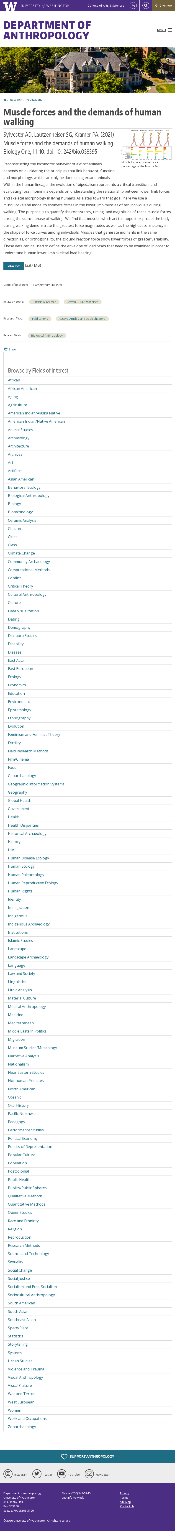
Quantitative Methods (26, 1204)
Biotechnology (20, 511)
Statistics (15, 1336)
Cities (12, 536)
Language (16, 965)
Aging (13, 396)
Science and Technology (28, 1253)
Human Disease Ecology (28, 858)
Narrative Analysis (23, 1055)
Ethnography (19, 718)
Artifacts (15, 470)
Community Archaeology (29, 561)
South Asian (18, 1311)
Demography (19, 627)
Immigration (18, 907)
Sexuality (15, 1261)
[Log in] (133, 5)
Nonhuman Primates (26, 1080)
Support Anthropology (91, 1456)
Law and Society (21, 973)
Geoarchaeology (22, 775)
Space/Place (18, 1327)
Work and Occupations (27, 1418)
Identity (14, 899)
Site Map (125, 1502)
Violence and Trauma (26, 1369)
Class (12, 544)
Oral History (18, 1105)
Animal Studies (20, 429)
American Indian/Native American (36, 421)
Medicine (15, 1014)
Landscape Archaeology (28, 957)
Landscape (17, 948)
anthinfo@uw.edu (73, 1498)
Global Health (19, 800)
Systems (15, 1352)
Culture (14, 602)
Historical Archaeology (27, 833)
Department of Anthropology (47, 30)
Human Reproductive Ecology (33, 882)
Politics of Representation (30, 1146)
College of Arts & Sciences (106, 6)
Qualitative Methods (25, 1196)
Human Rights (20, 891)
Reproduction (19, 1237)
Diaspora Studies (22, 635)
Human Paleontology (26, 874)
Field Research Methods (28, 751)
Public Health (19, 1179)
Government (18, 808)
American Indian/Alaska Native (34, 413)
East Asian (17, 660)
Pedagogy (16, 1121)
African (14, 380)
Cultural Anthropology (27, 594)
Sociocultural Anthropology (31, 1294)
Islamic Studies (20, 940)
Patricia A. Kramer (44, 302)
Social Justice (19, 1278)
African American (22, 388)
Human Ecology (21, 866)
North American (21, 1088)
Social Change (20, 1270)
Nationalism (18, 1064)
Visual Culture (20, 1385)
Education (16, 693)
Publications (34, 100)
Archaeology (18, 437)
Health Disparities (23, 825)
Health (13, 816)
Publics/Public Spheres (27, 1187)
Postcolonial (18, 1171)
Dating (14, 619)
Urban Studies (20, 1360)
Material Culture (22, 998)
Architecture (18, 446)
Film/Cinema (18, 759)
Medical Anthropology (27, 1006)
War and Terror (21, 1393)
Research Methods (24, 1245)
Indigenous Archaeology (29, 924)
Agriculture (17, 404)
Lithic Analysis (20, 989)
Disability (16, 643)
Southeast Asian (22, 1319)
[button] (146, 144)
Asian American (21, 479)
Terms (124, 1498)
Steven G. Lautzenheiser (82, 302)
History (14, 841)
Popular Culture (21, 1154)
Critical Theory (20, 586)
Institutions (18, 932)
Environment (19, 701)
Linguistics (17, 981)
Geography (17, 792)
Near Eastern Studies (26, 1072)
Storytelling (18, 1344)
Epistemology (19, 709)
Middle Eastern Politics (27, 1031)
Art (10, 462)
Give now (166, 6)
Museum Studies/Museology (32, 1047)
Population (17, 1163)
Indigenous (17, 915)
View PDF (14, 265)
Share (12, 349)
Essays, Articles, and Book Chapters (82, 319)
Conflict (14, 577)
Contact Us (127, 1506)
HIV (11, 849)
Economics (17, 685)
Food (12, 767)
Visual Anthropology (25, 1377)
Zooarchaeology (22, 1426)
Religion (15, 1229)
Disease (14, 652)
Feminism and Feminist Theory (34, 734)
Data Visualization (23, 610)
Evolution (16, 726)
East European (20, 668)
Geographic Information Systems (36, 784)
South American (21, 1303)
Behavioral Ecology (24, 487)
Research (16, 100)
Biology (14, 503)
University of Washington (29, 1521)
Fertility (14, 742)
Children (15, 528)
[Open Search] (146, 5)
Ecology (14, 676)
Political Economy (23, 1138)
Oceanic (14, 1097)
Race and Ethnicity (23, 1220)
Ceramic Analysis (22, 520)
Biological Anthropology (47, 335)
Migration (16, 1039)
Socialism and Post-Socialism (32, 1286)
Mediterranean (21, 1022)
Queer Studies (20, 1212)
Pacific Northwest (23, 1113)
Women (14, 1410)
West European (21, 1402)
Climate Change (21, 553)
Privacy (124, 1493)
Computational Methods (29, 569)
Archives (15, 454)
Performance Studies (26, 1129)
